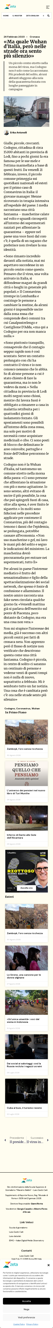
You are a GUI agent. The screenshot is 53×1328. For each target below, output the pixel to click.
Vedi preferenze (26, 1317)
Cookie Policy (19, 1324)
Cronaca (35, 36)
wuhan (36, 708)
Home (6, 15)
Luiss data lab (15, 1236)
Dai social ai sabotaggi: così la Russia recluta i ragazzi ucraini (24, 1065)
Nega (26, 1309)
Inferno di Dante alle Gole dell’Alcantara (21, 836)
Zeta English (32, 15)
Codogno (9, 708)
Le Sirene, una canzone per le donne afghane (24, 976)
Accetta (26, 1301)
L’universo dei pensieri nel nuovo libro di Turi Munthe (26, 792)
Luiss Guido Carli (16, 1232)
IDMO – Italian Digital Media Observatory (26, 1240)
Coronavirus (23, 708)
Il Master (17, 15)
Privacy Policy (32, 1324)
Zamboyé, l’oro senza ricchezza (25, 748)
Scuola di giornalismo (18, 1227)
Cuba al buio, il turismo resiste (24, 1107)
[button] (48, 1265)
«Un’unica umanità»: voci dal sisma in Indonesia (23, 1021)
